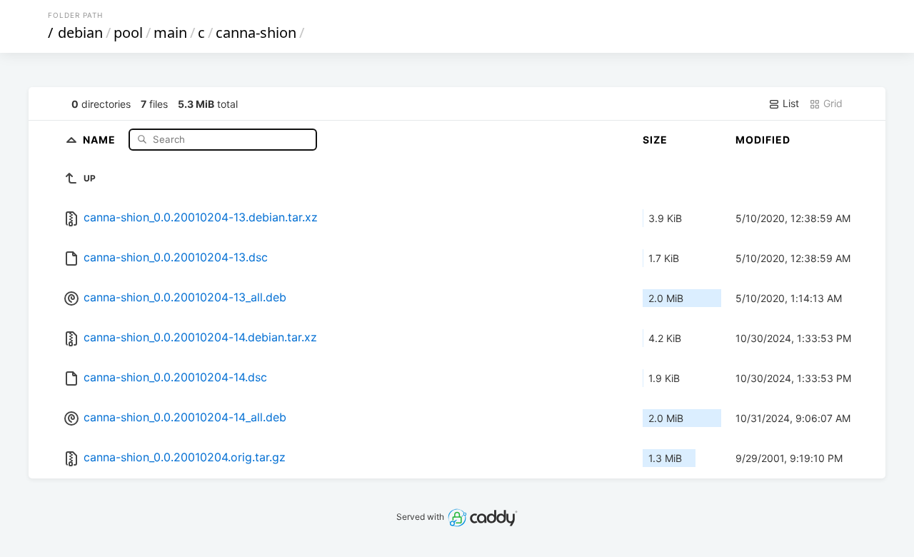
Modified (762, 140)
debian (80, 32)
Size (655, 140)
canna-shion (256, 32)
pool (128, 32)
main (170, 32)
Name (101, 139)
